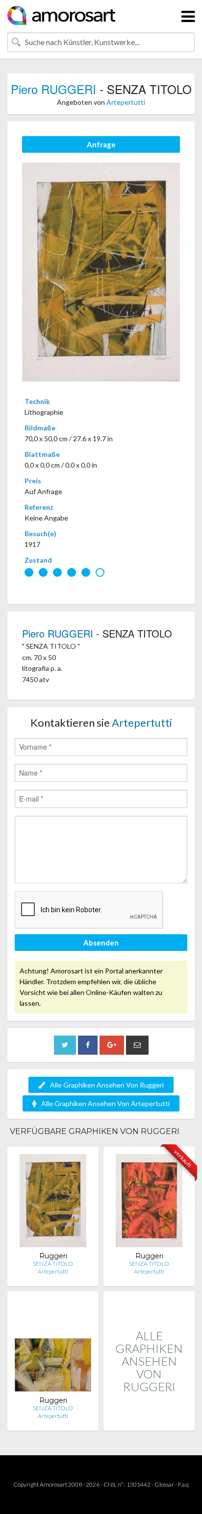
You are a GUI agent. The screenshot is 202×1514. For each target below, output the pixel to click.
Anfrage (101, 144)
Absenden (101, 942)
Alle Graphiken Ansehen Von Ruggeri (107, 1085)
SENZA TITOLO (53, 1263)
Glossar (164, 1484)
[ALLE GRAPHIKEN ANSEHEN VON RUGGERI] (149, 1420)
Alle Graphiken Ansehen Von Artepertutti (105, 1103)
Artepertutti (125, 102)
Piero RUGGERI (53, 88)
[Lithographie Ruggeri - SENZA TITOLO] (53, 1202)
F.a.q (183, 1484)
